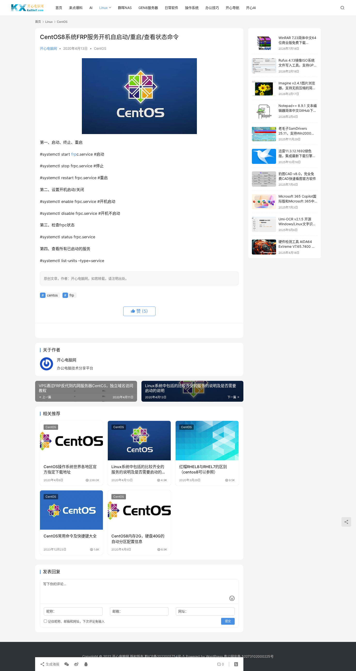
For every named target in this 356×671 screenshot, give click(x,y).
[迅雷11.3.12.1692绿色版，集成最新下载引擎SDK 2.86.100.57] (264, 156)
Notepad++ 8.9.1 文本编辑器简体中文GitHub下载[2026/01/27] (298, 110)
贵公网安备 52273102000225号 (249, 656)
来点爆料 (76, 8)
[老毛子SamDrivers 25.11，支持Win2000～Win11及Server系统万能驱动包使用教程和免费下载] (264, 133)
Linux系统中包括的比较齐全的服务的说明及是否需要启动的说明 (138, 469)
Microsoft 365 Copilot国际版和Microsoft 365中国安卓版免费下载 (297, 201)
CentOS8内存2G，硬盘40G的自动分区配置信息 (137, 539)
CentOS (100, 48)
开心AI (251, 8)
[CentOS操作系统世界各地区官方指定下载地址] (71, 440)
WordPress (214, 656)
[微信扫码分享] (66, 664)
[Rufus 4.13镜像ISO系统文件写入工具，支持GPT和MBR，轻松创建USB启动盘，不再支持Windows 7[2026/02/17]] (264, 65)
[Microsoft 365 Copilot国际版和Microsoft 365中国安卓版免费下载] (264, 201)
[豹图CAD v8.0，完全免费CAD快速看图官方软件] (264, 179)
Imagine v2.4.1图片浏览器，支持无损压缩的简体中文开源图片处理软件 (297, 88)
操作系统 (192, 8)
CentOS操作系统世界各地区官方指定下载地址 (70, 469)
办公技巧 (212, 8)
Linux (103, 8)
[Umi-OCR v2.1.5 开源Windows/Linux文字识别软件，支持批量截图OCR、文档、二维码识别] (264, 224)
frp (74, 154)
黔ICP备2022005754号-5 (165, 656)
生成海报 (52, 664)
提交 (228, 621)
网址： (183, 611)
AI (91, 8)
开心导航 (232, 8)
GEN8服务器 (148, 8)
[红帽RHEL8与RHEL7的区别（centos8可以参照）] (207, 440)
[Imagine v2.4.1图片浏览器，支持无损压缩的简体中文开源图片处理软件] (264, 88)
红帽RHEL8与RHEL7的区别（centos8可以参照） (203, 469)
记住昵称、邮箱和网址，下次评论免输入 (76, 621)
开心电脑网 (48, 48)
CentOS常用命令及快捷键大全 (70, 536)
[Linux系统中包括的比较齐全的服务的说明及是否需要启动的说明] (139, 440)
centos (52, 295)
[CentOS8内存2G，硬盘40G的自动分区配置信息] (139, 510)
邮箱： (117, 611)
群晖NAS (125, 8)
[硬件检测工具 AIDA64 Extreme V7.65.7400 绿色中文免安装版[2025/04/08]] (264, 247)
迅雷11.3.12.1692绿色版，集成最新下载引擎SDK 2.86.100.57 (295, 156)
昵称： (51, 611)
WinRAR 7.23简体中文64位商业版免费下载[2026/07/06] (297, 42)
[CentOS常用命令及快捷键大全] (71, 510)
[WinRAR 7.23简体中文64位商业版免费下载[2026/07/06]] (264, 43)
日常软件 (171, 8)
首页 (58, 8)
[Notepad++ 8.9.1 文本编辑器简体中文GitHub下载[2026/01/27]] (264, 111)
